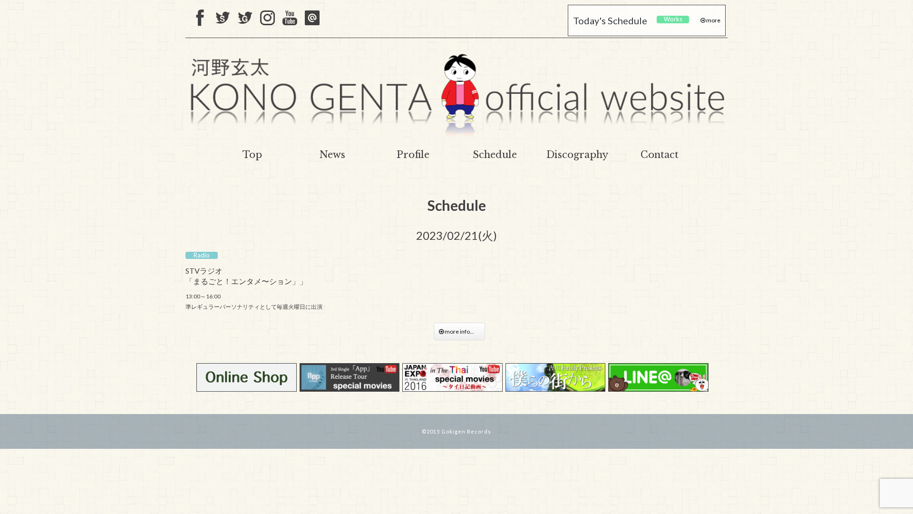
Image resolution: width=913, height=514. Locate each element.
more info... (462, 331)
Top (252, 154)
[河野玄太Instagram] (267, 19)
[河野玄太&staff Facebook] (200, 19)
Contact (660, 154)
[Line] (312, 19)
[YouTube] (289, 19)
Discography (577, 154)
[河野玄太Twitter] (245, 19)
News (332, 154)
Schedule (495, 154)
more (712, 20)
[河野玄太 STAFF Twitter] (222, 19)
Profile (413, 154)
